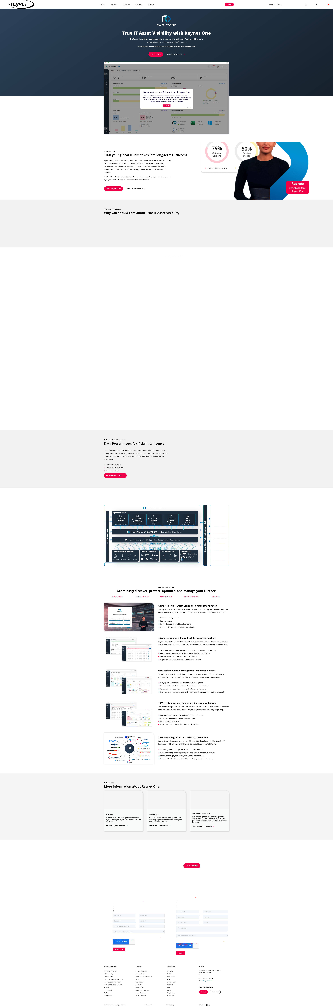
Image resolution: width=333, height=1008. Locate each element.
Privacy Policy (170, 1005)
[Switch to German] (328, 4)
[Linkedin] (207, 1005)
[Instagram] (209, 1005)
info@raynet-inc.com (207, 981)
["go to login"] (306, 4)
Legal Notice (148, 1005)
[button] (191, 865)
